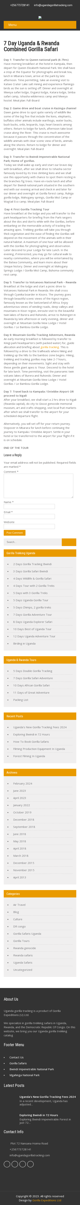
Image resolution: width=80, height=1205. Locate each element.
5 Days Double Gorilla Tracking (32, 671)
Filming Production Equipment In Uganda (39, 749)
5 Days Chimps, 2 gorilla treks (32, 607)
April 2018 (19, 848)
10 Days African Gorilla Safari (31, 685)
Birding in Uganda (24, 643)
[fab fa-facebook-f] (29, 10)
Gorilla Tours (21, 941)
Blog (16, 912)
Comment (11, 471)
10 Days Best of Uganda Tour (32, 629)
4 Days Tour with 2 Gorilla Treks (34, 586)
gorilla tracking (50, 347)
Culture (17, 919)
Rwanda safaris (23, 955)
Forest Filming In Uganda (29, 756)
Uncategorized (22, 970)
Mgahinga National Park (24, 1075)
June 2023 (19, 790)
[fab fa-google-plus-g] (38, 10)
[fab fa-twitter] (34, 10)
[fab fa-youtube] (51, 10)
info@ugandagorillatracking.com (30, 1155)
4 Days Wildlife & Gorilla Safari (32, 578)
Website (9, 522)
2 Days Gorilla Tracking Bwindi (32, 564)
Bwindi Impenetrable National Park (31, 1069)
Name (9, 502)
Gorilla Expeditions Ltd (46, 1200)
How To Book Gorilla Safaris (31, 741)
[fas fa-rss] (46, 10)
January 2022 (21, 805)
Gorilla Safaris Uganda (27, 933)
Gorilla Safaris (18, 1063)
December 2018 (23, 819)
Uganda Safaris (22, 962)
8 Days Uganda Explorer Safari (32, 622)
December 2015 (23, 863)
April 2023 (19, 798)
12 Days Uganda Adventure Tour (34, 636)
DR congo (19, 926)
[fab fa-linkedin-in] (42, 10)
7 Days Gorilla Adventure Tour (32, 614)
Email (8, 512)
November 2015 (23, 870)
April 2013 (19, 877)
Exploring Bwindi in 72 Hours (31, 734)
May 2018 (19, 841)
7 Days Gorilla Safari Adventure (33, 678)
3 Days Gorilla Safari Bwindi (30, 571)
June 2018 (19, 834)
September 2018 (24, 827)
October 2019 (22, 812)
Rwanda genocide (24, 948)
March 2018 (20, 855)
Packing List (20, 700)
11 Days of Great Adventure (31, 692)
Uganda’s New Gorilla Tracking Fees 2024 (40, 727)
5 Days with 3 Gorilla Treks (30, 593)
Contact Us (16, 1057)
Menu (12, 25)
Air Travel (19, 905)
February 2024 (22, 783)
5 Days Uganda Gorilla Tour (30, 600)
